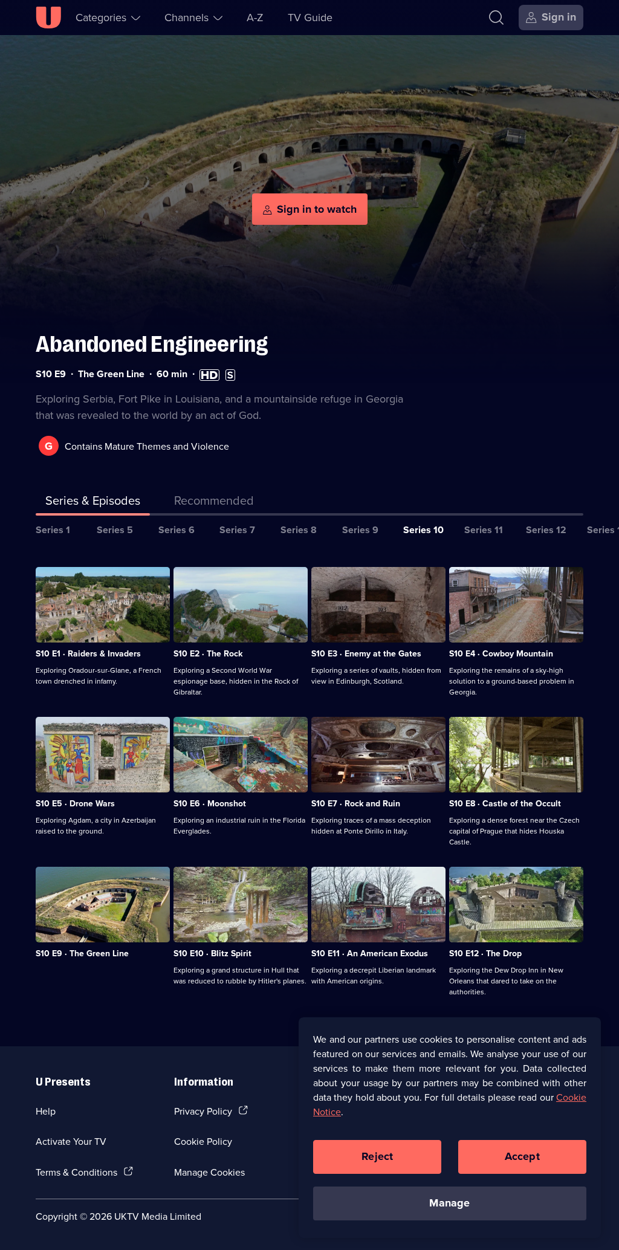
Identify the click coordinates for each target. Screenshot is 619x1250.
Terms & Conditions (76, 1172)
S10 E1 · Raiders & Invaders (88, 653)
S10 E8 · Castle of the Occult (505, 803)
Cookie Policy (203, 1141)
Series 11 (483, 530)
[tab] (214, 503)
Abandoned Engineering (152, 344)
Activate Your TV (71, 1141)
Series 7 (237, 530)
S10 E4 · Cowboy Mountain (501, 653)
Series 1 (53, 530)
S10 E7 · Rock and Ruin (355, 803)
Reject (377, 1156)
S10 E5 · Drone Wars (75, 803)
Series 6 (176, 530)
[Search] (496, 17)
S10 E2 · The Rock (207, 653)
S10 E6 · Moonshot (209, 803)
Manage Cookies (209, 1172)
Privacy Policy (203, 1111)
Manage (449, 1203)
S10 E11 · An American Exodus (369, 953)
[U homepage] (48, 17)
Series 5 (115, 530)
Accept (522, 1156)
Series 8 (298, 530)
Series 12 (546, 530)
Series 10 (423, 530)
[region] (450, 1127)
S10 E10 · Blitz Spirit (212, 953)
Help (46, 1111)
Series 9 (360, 530)
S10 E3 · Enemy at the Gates (366, 653)
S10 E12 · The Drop (485, 953)
